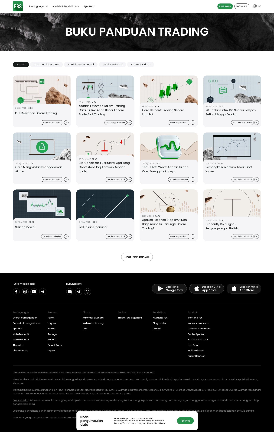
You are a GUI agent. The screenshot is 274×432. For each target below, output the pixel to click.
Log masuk (241, 6)
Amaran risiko (20, 400)
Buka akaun (225, 6)
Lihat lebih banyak (137, 257)
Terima (185, 421)
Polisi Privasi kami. (157, 423)
